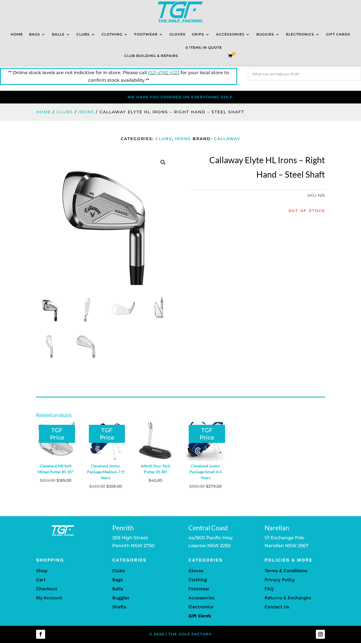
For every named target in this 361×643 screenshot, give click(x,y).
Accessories (230, 34)
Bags (34, 34)
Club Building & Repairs (151, 56)
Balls (58, 34)
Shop (41, 570)
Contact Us (277, 606)
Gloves (178, 34)
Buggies (265, 34)
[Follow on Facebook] (40, 634)
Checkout (46, 588)
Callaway (227, 138)
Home (17, 34)
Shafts (119, 606)
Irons (86, 111)
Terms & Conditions (286, 570)
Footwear (146, 34)
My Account (49, 597)
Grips (198, 34)
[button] (163, 162)
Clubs (83, 34)
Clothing (112, 34)
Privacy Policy (280, 579)
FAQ (269, 588)
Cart (41, 579)
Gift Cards (338, 34)
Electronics (300, 34)
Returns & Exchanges (288, 597)
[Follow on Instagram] (320, 634)
